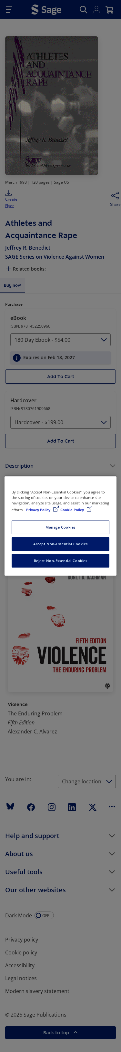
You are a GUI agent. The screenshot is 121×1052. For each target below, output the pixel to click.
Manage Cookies (60, 527)
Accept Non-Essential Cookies (60, 543)
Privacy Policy (38, 509)
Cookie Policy (72, 509)
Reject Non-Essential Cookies (60, 560)
